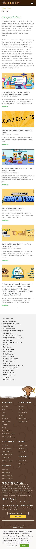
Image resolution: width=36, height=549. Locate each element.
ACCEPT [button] (24, 545)
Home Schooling (8, 349)
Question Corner (8, 370)
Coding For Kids (8, 326)
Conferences (7, 340)
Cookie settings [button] (12, 546)
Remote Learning (8, 372)
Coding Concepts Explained (12, 324)
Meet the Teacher (9, 361)
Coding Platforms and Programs (13, 331)
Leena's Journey (8, 356)
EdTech (5, 345)
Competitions (7, 333)
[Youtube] (20, 501)
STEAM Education (9, 375)
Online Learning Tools (10, 368)
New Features (7, 363)
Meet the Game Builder (10, 359)
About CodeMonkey (9, 321)
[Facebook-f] (16, 501)
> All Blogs (5, 11)
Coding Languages (9, 328)
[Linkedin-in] (24, 501)
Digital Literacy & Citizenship (12, 342)
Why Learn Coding (9, 379)
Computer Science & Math (12, 335)
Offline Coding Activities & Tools (13, 365)
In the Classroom (8, 354)
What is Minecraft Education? (12, 208)
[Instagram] (28, 501)
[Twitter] (11, 501)
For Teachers (7, 347)
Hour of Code (7, 352)
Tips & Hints (7, 377)
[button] (32, 3)
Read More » (5, 106)
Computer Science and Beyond (13, 338)
